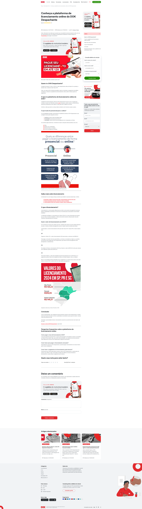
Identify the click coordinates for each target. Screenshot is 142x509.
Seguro (42, 473)
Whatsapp (45, 485)
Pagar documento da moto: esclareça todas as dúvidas (56, 200)
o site (59, 103)
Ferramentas (58, 2)
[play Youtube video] (61, 66)
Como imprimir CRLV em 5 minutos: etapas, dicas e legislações (58, 202)
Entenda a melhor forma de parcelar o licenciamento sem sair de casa (59, 199)
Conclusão (86, 46)
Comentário (44, 399)
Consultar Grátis (92, 78)
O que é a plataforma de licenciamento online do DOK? (91, 40)
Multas (42, 472)
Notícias (53, 2)
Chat (44, 487)
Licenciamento (65, 2)
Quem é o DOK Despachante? (90, 37)
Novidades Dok (76, 2)
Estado (86, 124)
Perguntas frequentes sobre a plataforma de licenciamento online (92, 49)
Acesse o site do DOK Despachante (49, 323)
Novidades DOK (44, 475)
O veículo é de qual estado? (90, 71)
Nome (42, 409)
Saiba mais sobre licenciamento (90, 42)
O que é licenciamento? (88, 44)
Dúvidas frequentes (47, 491)
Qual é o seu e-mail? (88, 65)
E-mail (44, 489)
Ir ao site (48, 2)
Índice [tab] (86, 33)
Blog (42, 5)
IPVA (71, 2)
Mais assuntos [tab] (44, 477)
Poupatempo (44, 35)
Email (85, 118)
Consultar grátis (69, 490)
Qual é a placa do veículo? (90, 60)
